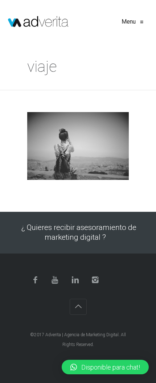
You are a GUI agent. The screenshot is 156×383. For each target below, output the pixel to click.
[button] (105, 367)
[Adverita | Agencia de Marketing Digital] (38, 22)
